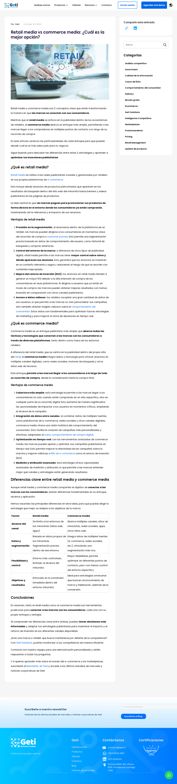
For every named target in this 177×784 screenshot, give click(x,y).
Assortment (131, 69)
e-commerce (55, 179)
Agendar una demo (154, 5)
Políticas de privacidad (83, 770)
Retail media (18, 175)
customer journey (57, 236)
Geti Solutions (24, 642)
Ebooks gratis (132, 100)
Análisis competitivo (136, 63)
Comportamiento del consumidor (143, 87)
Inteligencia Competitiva (138, 118)
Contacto (106, 5)
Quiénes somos (42, 5)
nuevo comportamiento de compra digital (68, 434)
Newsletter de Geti (37, 666)
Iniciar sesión (127, 5)
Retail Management (135, 142)
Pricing (128, 136)
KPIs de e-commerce (63, 453)
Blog (74, 765)
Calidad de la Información (139, 75)
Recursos (90, 5)
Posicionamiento (134, 130)
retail (18, 356)
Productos (59, 5)
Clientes (76, 5)
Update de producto (136, 148)
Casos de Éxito (133, 81)
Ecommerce (131, 106)
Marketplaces (132, 124)
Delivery (129, 93)
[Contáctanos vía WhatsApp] (169, 775)
